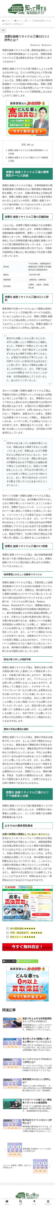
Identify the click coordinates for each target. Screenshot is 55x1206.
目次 (23, 144)
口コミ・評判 (11, 961)
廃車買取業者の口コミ (28, 961)
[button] (49, 677)
